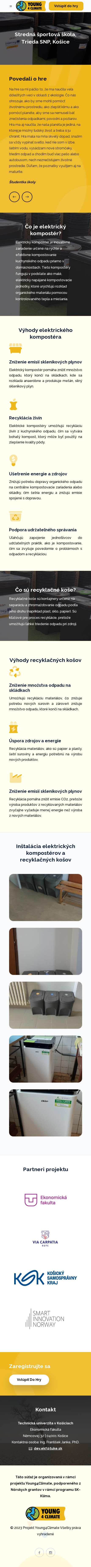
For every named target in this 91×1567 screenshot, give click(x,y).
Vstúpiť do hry (66, 6)
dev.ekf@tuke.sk (48, 1448)
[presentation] (14, 197)
